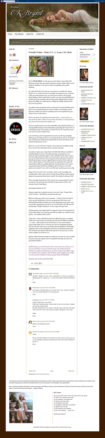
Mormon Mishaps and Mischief (50, 224)
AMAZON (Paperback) (87, 184)
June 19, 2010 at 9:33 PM (52, 332)
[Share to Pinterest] (41, 263)
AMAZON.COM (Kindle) (87, 129)
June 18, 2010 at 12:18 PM (51, 273)
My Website (19, 34)
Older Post (71, 371)
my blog (53, 204)
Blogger (69, 427)
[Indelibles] (16, 118)
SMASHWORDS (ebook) (88, 104)
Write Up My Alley (61, 230)
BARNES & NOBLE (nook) (88, 98)
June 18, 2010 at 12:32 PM (47, 287)
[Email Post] (32, 263)
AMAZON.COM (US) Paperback (87, 94)
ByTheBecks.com (44, 232)
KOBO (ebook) (85, 189)
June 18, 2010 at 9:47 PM (47, 321)
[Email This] (35, 263)
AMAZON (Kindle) (86, 182)
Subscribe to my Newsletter (16, 80)
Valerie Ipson (36, 287)
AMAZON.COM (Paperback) (85, 132)
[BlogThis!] (36, 263)
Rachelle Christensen (38, 332)
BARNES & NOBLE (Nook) (88, 135)
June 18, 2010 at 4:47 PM (47, 300)
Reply (34, 282)
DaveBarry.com (69, 117)
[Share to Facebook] (39, 263)
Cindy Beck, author (38, 273)
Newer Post (32, 371)
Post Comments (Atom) (43, 374)
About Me (29, 34)
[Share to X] (38, 263)
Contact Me (40, 34)
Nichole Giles (57, 222)
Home (10, 34)
